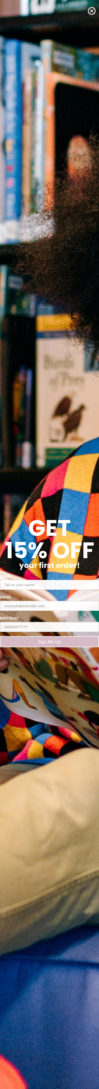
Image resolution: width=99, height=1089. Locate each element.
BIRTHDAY (9, 618)
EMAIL (6, 597)
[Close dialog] (91, 11)
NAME (5, 576)
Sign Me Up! (49, 642)
